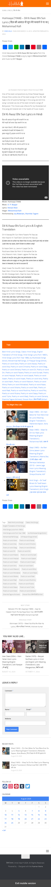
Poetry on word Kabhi (26, 566)
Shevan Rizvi (12, 208)
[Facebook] (5, 47)
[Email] (39, 47)
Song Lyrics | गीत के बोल (11, 10)
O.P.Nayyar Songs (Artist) (36, 361)
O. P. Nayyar (12, 205)
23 (45, 819)
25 (12, 823)
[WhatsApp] (16, 47)
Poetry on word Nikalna (11, 387)
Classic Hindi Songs (28, 352)
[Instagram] (10, 786)
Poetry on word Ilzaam (10, 562)
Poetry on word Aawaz (28, 364)
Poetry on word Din (24, 551)
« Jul (4, 830)
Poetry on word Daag (39, 367)
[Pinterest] (33, 47)
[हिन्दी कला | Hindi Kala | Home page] (20, 3)
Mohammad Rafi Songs (17, 361)
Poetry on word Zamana (38, 396)
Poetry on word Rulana (11, 393)
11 (12, 815)
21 (32, 819)
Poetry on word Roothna (20, 390)
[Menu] (47, 3)
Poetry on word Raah (29, 387)
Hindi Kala (8, 31)
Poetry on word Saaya (29, 393)
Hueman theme (37, 866)
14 (32, 815)
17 (6, 819)
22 (39, 819)
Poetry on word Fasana (14, 373)
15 (39, 815)
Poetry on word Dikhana (11, 370)
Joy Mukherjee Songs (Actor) (37, 533)
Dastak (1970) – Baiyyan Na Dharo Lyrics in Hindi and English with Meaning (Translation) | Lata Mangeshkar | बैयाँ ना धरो (36, 661)
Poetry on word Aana (10, 364)
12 (19, 815)
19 (19, 819)
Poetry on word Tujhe (27, 587)
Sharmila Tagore (31, 214)
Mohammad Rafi (14, 211)
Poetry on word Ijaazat (24, 375)
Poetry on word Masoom (23, 382)
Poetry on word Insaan (16, 379)
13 (25, 815)
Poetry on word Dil (29, 370)
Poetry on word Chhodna (20, 367)
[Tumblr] (27, 47)
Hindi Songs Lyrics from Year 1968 (15, 358)
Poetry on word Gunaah (33, 373)
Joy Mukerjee (19, 214)
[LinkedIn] (22, 47)
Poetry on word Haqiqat (11, 558)
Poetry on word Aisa (9, 544)
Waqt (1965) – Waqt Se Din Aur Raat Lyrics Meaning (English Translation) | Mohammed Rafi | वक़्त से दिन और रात (30, 765)
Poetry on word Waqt (20, 396)
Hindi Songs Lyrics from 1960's (13, 530)
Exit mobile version (25, 883)
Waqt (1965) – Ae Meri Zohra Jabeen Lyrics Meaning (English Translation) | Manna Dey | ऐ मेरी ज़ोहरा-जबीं (38, 453)
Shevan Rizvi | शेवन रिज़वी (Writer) (35, 399)
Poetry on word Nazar (37, 384)
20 (25, 819)
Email (29, 709)
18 (12, 819)
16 (45, 815)
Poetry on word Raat (10, 580)
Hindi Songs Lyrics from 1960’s (35, 355)
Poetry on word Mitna (29, 569)
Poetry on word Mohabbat (18, 384)
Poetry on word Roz (38, 390)
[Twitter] (10, 47)
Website (8, 719)
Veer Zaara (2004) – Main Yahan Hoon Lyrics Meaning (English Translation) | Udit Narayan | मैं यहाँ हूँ (12, 661)
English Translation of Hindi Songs (14, 526)
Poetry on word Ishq (34, 379)
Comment (9, 691)
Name (7, 709)
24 (6, 823)
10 (6, 815)
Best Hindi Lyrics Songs (11, 352)
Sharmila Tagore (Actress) (12, 399)
